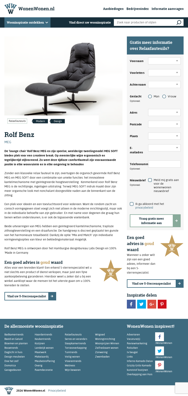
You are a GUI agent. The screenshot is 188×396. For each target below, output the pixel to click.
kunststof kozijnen (137, 369)
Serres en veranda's (76, 338)
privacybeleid (144, 207)
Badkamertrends (14, 334)
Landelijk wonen (44, 347)
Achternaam (137, 84)
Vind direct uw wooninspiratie (90, 22)
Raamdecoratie (44, 369)
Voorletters (137, 73)
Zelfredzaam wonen (106, 347)
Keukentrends (43, 338)
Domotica (10, 365)
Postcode (136, 124)
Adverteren (133, 334)
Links (130, 356)
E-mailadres (136, 150)
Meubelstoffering (45, 361)
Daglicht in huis (13, 352)
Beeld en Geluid (13, 338)
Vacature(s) (133, 338)
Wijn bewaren (73, 369)
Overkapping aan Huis (139, 374)
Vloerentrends (73, 361)
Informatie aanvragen (168, 9)
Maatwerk (40, 352)
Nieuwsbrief (137, 182)
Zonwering (101, 352)
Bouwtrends (11, 347)
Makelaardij (42, 356)
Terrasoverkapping (76, 347)
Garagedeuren (12, 369)
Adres (133, 112)
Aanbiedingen (113, 9)
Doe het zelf (11, 361)
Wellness (70, 365)
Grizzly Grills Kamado (139, 365)
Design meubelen (14, 356)
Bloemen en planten (16, 343)
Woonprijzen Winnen (107, 343)
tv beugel (132, 352)
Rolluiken (132, 347)
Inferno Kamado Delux (140, 361)
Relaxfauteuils (17, 120)
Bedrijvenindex (137, 9)
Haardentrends (43, 334)
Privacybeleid (57, 390)
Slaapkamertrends (75, 343)
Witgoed (100, 334)
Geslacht (135, 98)
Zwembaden (102, 356)
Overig (38, 365)
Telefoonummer (137, 166)
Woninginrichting (105, 338)
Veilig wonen (72, 356)
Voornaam (137, 61)
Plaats (134, 136)
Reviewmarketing (137, 343)
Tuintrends (71, 352)
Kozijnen (40, 343)
